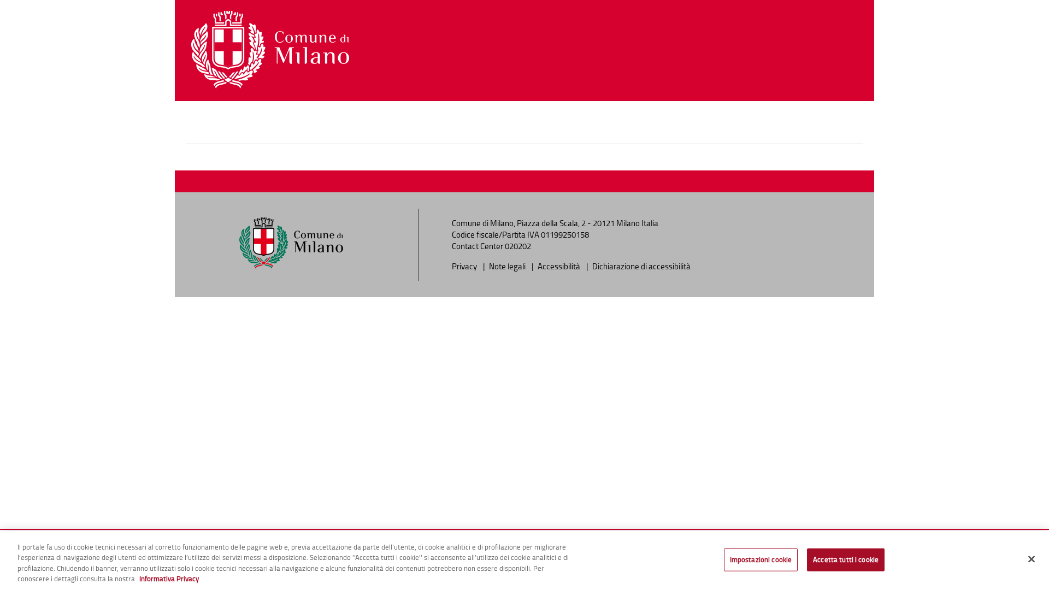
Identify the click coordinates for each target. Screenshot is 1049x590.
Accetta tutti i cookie (846, 559)
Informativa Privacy (169, 578)
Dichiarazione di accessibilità (641, 266)
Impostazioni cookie (761, 559)
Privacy (465, 266)
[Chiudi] (1031, 559)
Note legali (508, 266)
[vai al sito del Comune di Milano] (270, 49)
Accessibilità (560, 266)
